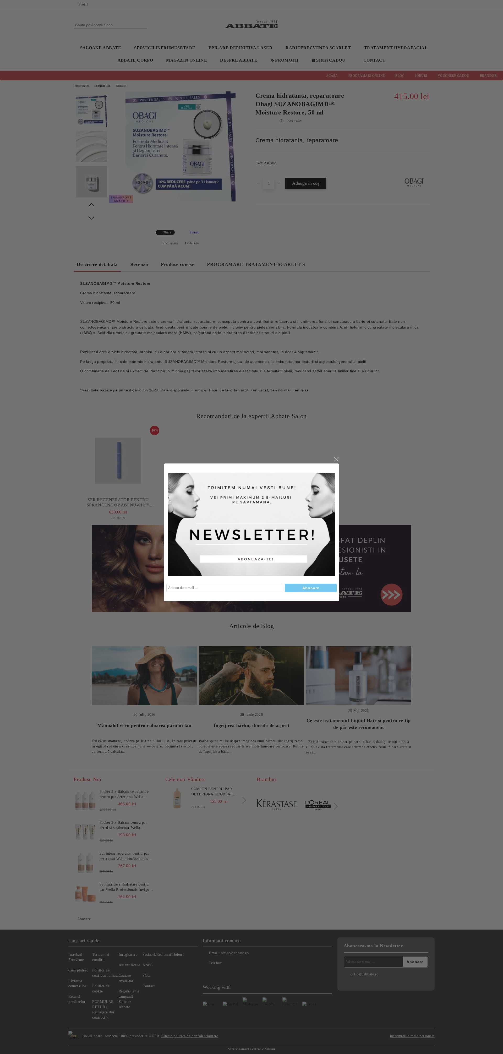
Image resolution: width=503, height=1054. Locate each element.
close (336, 459)
